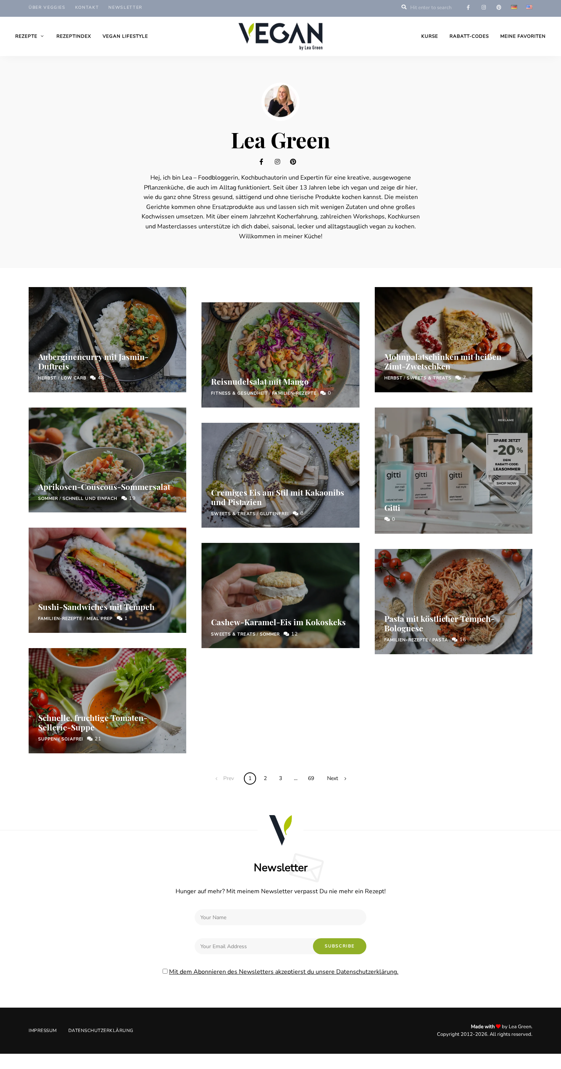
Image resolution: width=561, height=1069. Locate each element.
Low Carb (74, 378)
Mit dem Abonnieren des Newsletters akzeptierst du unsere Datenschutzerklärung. (283, 972)
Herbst (47, 378)
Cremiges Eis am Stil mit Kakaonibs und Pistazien (277, 497)
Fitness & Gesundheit (239, 393)
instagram (483, 7)
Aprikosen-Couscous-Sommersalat (104, 486)
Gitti (392, 507)
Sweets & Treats (233, 514)
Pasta (440, 640)
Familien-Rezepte (60, 618)
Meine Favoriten (523, 36)
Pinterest (295, 161)
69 (311, 778)
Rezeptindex (73, 36)
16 (462, 639)
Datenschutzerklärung (101, 1030)
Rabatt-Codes (469, 36)
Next (332, 778)
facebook (468, 7)
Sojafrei (72, 739)
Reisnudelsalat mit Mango (260, 381)
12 (294, 634)
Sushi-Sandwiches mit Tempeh (96, 606)
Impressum (43, 1030)
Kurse (429, 36)
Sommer (48, 498)
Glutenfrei (274, 514)
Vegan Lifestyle (125, 36)
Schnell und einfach (90, 498)
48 (100, 377)
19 (131, 498)
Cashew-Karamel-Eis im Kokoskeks (278, 621)
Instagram (280, 161)
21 (97, 738)
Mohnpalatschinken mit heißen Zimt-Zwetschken (442, 361)
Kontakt (87, 7)
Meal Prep (100, 618)
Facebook (265, 161)
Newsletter (125, 7)
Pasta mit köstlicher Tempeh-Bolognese (439, 623)
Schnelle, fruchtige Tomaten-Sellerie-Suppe (92, 722)
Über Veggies (47, 7)
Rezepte (26, 36)
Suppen (47, 739)
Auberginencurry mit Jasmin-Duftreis (93, 361)
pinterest (498, 7)
